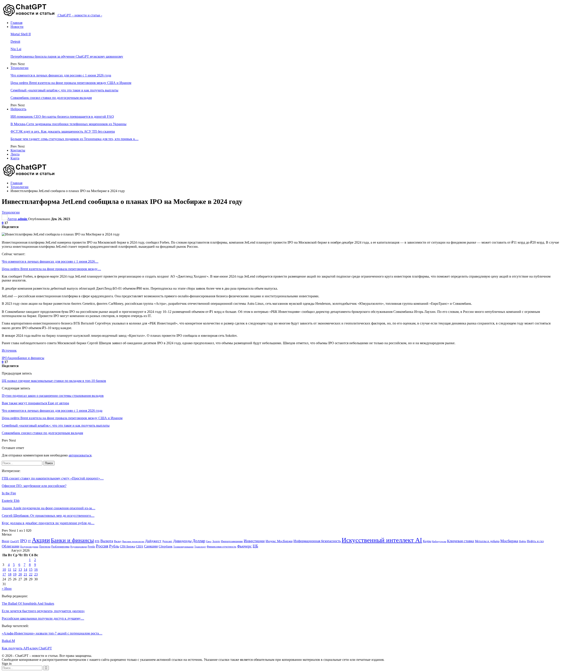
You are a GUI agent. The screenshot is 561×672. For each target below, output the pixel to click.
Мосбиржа (509, 541)
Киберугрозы (439, 541)
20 (20, 574)
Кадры (427, 541)
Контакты (18, 150)
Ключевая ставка (460, 541)
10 (4, 569)
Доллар (198, 540)
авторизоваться (80, 455)
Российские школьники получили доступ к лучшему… (43, 618)
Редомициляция (78, 546)
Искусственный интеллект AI (382, 540)
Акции (12, 358)
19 (14, 574)
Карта (15, 158)
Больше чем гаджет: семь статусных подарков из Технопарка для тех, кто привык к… (74, 139)
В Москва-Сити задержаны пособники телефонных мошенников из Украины (68, 124)
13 (20, 569)
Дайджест (153, 541)
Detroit (15, 41)
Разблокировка (60, 546)
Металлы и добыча (487, 541)
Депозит (167, 541)
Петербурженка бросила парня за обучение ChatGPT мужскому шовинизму (67, 56)
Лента (15, 154)
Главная (16, 23)
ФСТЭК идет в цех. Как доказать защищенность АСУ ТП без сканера (63, 131)
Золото (216, 541)
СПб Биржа (127, 546)
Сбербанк (165, 546)
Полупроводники (29, 546)
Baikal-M (8, 641)
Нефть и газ (535, 541)
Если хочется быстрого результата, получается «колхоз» (43, 611)
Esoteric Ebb (11, 501)
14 (25, 569)
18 (9, 574)
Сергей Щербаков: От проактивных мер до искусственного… (48, 515)
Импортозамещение (232, 541)
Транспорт (200, 546)
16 (36, 569)
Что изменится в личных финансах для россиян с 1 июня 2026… (50, 261)
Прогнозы (44, 546)
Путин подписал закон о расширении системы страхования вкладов (53, 395)
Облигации (10, 546)
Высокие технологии (133, 541)
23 (36, 574)
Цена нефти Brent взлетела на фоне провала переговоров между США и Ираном (71, 83)
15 (30, 569)
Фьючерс (244, 546)
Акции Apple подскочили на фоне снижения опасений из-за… (48, 508)
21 (25, 574)
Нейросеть (18, 109)
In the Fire (9, 493)
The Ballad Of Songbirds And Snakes (28, 603)
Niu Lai (16, 49)
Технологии (19, 68)
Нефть (522, 541)
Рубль (114, 546)
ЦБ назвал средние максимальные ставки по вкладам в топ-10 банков (54, 381)
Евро (208, 541)
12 (14, 569)
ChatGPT (14, 541)
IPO (4, 358)
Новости (17, 27)
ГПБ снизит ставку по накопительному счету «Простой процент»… (53, 478)
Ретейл (91, 546)
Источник (9, 350)
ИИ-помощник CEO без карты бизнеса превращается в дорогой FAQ (62, 116)
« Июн (7, 588)
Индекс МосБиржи (279, 541)
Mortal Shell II (21, 34)
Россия (102, 546)
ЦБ (255, 546)
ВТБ (97, 541)
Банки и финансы (31, 358)
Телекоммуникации (183, 546)
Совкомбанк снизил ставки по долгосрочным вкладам (51, 98)
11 (9, 569)
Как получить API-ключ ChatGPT (27, 648)
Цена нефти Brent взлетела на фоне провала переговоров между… (51, 269)
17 (4, 574)
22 (30, 574)
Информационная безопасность (317, 541)
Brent (5, 541)
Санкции (151, 546)
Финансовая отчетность (221, 546)
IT (29, 541)
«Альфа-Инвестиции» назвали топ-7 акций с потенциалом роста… (52, 633)
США (139, 546)
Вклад (117, 541)
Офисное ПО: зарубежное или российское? (34, 486)
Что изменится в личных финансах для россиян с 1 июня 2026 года (61, 75)
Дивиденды (182, 541)
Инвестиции (254, 541)
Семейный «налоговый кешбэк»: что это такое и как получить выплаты (64, 90)
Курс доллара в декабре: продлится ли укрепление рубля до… (48, 523)
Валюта (106, 541)
